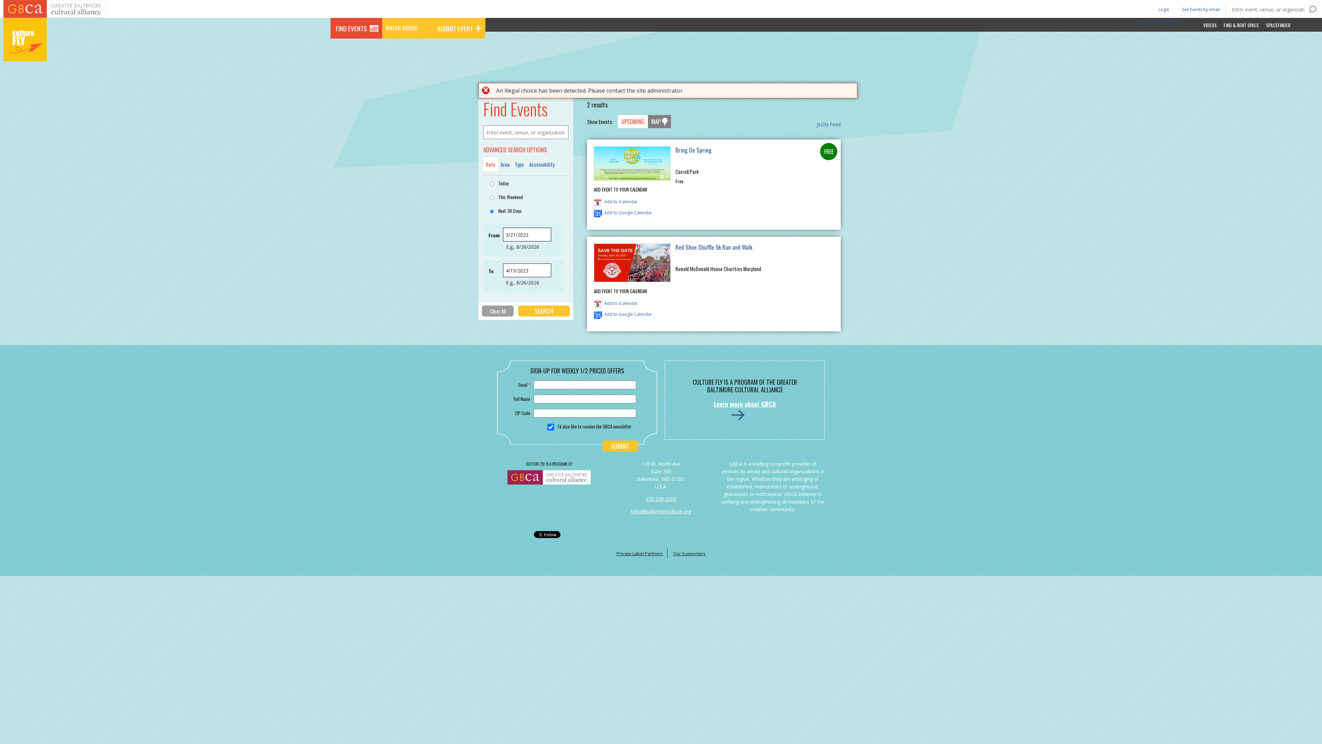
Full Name (522, 398)
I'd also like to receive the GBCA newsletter (595, 426)
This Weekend (510, 196)
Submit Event (455, 28)
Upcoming (632, 121)
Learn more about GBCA (745, 404)
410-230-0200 (661, 499)
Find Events (351, 28)
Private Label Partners (640, 553)
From (494, 235)
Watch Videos (401, 28)
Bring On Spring (693, 150)
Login (1163, 9)
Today (503, 183)
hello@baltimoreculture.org (661, 511)
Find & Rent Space (1241, 25)
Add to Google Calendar (628, 213)
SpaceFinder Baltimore (1159, 21)
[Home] (25, 51)
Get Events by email (1201, 9)
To (491, 271)
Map (656, 121)
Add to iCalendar (621, 202)
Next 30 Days (510, 210)
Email (524, 384)
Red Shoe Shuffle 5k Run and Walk (713, 247)
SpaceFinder (1278, 25)
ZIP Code (522, 413)
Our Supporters (689, 553)
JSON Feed (829, 124)
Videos (1210, 25)
